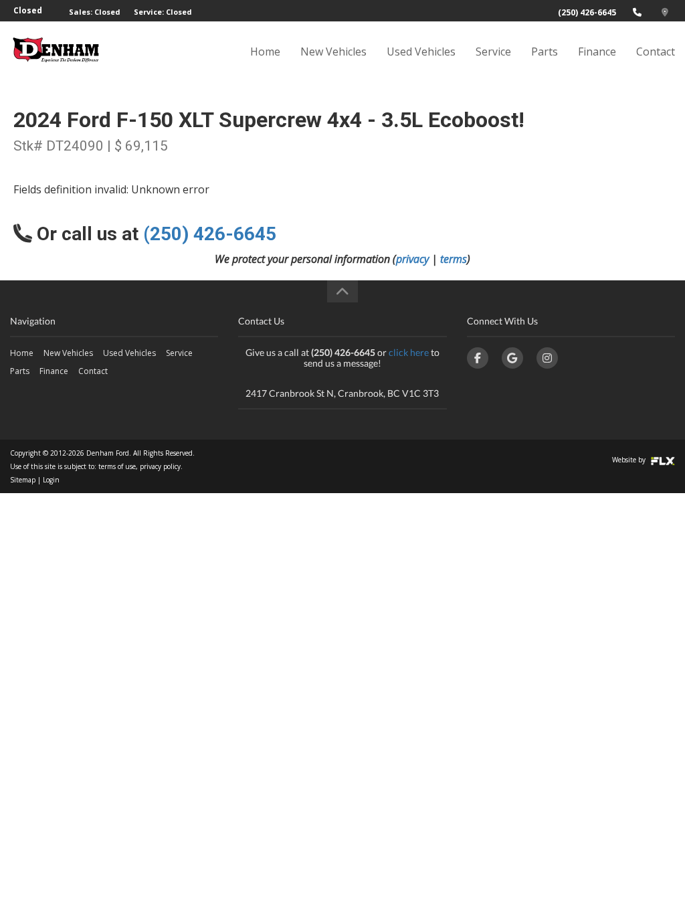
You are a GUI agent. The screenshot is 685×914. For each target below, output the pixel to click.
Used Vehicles (421, 51)
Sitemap (22, 479)
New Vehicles (333, 51)
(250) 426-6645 (587, 12)
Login (51, 479)
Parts (544, 51)
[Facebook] (477, 358)
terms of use (117, 466)
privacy (412, 259)
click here (409, 352)
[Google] (512, 358)
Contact (655, 51)
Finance (597, 51)
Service (493, 51)
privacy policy (160, 466)
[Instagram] (547, 358)
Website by (630, 459)
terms (453, 259)
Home (265, 51)
